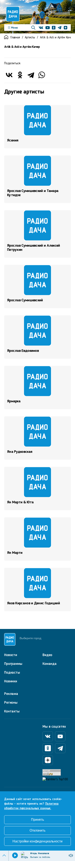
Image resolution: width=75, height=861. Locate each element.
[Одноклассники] (20, 75)
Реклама (11, 694)
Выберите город (30, 638)
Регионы (11, 702)
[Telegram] (31, 75)
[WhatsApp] (42, 75)
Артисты (30, 37)
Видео (47, 655)
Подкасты (12, 672)
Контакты (12, 711)
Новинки (10, 681)
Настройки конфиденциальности (37, 841)
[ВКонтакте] (9, 75)
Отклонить (37, 830)
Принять (37, 819)
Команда (49, 664)
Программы (13, 664)
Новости (10, 655)
